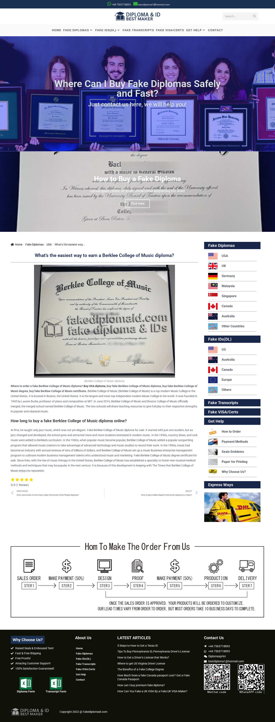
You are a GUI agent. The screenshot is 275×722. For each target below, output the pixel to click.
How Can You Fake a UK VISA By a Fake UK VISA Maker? (152, 691)
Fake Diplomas (34, 244)
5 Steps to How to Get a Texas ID (137, 645)
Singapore (229, 296)
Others (226, 390)
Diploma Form (26, 691)
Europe (227, 380)
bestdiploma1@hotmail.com (154, 4)
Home (18, 244)
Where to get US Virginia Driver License (141, 663)
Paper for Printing (234, 462)
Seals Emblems (233, 452)
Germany (228, 276)
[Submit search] (254, 16)
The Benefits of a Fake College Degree (140, 669)
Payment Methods (235, 442)
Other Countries (233, 326)
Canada (227, 306)
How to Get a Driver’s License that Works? (143, 657)
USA (49, 244)
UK (224, 266)
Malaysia (228, 286)
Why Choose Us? (234, 472)
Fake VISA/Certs (223, 412)
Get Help (81, 674)
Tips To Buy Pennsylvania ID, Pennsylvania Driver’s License (153, 651)
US (224, 349)
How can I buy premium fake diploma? (141, 685)
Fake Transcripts (223, 402)
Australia (228, 316)
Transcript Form (56, 691)
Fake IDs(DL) (220, 339)
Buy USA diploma (94, 386)
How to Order (231, 431)
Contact (80, 679)
